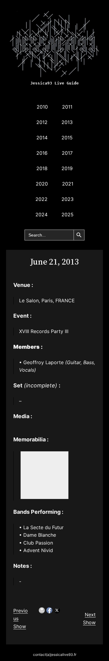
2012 (42, 122)
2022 (41, 199)
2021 (67, 184)
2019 (67, 168)
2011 (67, 107)
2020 (42, 184)
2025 (67, 214)
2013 (67, 122)
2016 (42, 153)
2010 (42, 107)
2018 (42, 168)
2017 (67, 153)
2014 (42, 138)
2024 (41, 214)
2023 (67, 199)
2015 (67, 138)
